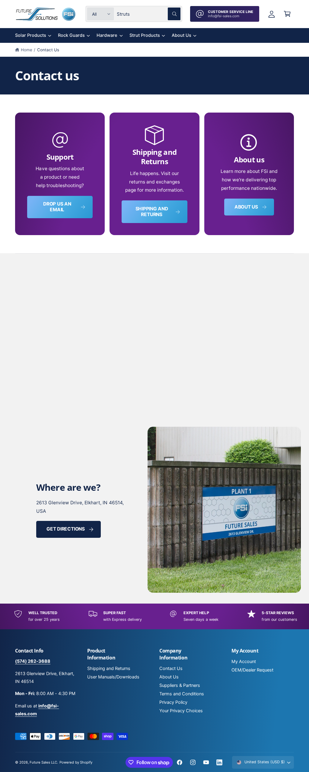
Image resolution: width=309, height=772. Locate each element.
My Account (243, 661)
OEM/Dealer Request (252, 670)
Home (26, 49)
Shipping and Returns (151, 211)
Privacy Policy (173, 702)
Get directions (65, 529)
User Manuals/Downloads (113, 677)
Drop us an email (57, 206)
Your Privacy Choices (181, 710)
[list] (154, 174)
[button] (287, 14)
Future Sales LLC (43, 762)
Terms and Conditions (181, 694)
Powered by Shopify (75, 762)
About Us (169, 677)
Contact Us (48, 49)
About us (246, 207)
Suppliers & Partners (179, 685)
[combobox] (148, 14)
